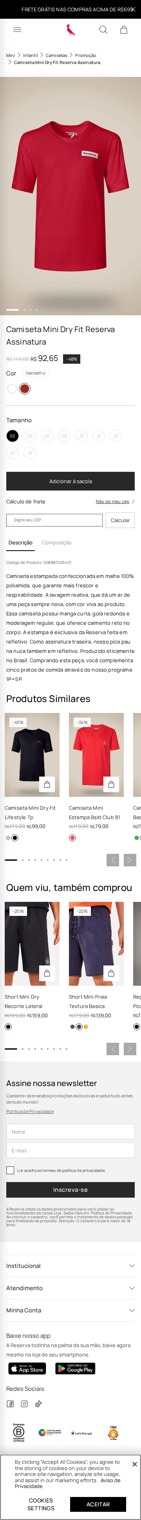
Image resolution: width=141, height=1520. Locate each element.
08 (64, 436)
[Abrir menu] (17, 29)
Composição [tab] (57, 542)
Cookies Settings (40, 1504)
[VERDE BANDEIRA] (136, 838)
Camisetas (56, 55)
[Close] (134, 1464)
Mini (10, 55)
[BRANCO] (12, 388)
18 (30, 453)
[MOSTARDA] (85, 1026)
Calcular (120, 520)
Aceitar (98, 1504)
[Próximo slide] (130, 860)
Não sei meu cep (112, 501)
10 (82, 436)
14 (116, 436)
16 (13, 453)
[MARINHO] (79, 1026)
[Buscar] (103, 29)
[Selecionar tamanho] (47, 784)
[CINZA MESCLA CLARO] (8, 838)
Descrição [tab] (21, 542)
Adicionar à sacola (70, 481)
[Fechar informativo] (133, 9)
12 (99, 436)
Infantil (30, 55)
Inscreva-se (70, 1190)
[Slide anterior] (113, 860)
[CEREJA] (72, 838)
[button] (70, 196)
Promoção (85, 55)
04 (30, 436)
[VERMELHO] (24, 388)
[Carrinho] (124, 29)
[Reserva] (71, 29)
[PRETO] (15, 838)
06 (47, 436)
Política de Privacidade (30, 1111)
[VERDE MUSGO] (72, 1026)
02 (12, 436)
